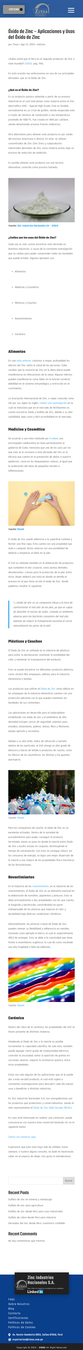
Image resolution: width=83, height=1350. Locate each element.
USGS (29, 63)
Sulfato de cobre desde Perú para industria (32, 1217)
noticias (41, 44)
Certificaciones (18, 1318)
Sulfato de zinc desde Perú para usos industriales (35, 1211)
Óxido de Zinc (48, 689)
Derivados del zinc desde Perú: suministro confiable (36, 1223)
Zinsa (16, 44)
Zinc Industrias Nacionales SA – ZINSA (37, 225)
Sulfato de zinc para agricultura (25, 1205)
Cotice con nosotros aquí (22, 1137)
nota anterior (24, 361)
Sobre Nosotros (19, 1304)
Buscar (69, 1180)
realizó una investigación (53, 403)
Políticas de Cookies (22, 1327)
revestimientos (40, 886)
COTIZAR (14, 9)
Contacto (14, 1313)
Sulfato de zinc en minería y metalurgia (30, 1199)
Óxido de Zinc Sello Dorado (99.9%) (52, 1108)
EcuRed (54, 438)
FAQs (11, 1299)
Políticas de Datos (20, 1322)
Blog (11, 1309)
